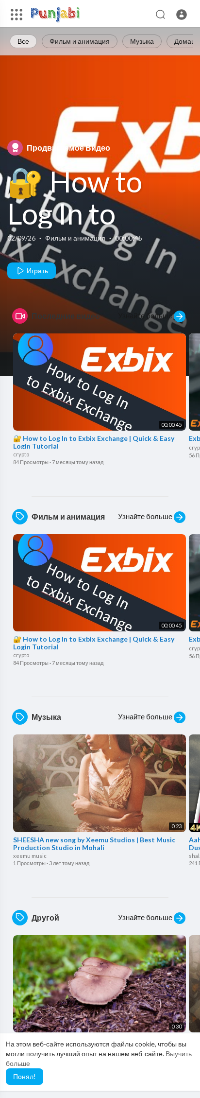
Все (23, 41)
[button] (181, 14)
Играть (36, 270)
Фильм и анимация (80, 41)
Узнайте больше (146, 315)
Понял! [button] (24, 1076)
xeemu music (30, 856)
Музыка (142, 41)
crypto (21, 454)
